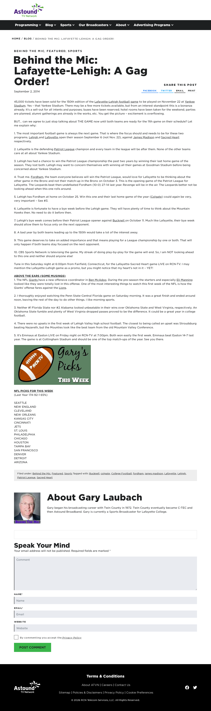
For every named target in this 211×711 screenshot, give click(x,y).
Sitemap (64, 692)
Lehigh (34, 137)
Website (20, 621)
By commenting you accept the (50, 637)
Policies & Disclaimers (87, 692)
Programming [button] (26, 25)
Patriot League (64, 149)
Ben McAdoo (97, 279)
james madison (154, 473)
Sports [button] (65, 25)
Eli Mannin (184, 279)
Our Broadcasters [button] (93, 25)
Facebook (150, 90)
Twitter (166, 90)
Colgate (156, 196)
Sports (75, 50)
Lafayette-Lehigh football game (116, 101)
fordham (138, 473)
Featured (56, 50)
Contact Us (122, 684)
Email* (18, 608)
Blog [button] (49, 25)
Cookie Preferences (139, 692)
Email (180, 90)
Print (191, 90)
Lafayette (52, 137)
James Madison (143, 137)
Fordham (37, 176)
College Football (121, 473)
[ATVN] (29, 10)
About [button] (121, 25)
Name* (18, 594)
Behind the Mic (29, 50)
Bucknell (119, 220)
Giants (33, 279)
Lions (62, 287)
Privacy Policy (71, 637)
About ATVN (90, 684)
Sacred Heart (170, 137)
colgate (105, 473)
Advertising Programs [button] (152, 25)
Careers (107, 684)
